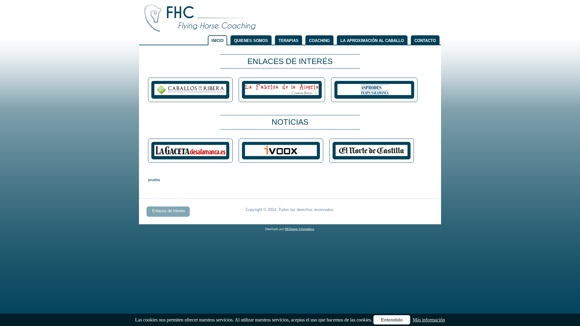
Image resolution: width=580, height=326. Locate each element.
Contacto (425, 40)
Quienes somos (251, 40)
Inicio (217, 40)
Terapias (288, 40)
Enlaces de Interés (168, 211)
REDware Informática (299, 229)
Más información (429, 319)
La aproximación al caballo (372, 40)
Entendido (392, 319)
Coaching (319, 40)
